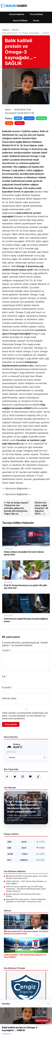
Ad (4, 676)
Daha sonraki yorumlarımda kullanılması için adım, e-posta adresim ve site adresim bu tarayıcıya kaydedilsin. (25, 715)
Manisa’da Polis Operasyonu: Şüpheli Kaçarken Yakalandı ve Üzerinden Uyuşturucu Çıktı (26, 900)
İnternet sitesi (9, 698)
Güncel (15, 30)
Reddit (9, 123)
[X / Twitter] (15, 776)
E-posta (7, 687)
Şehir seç (11, 752)
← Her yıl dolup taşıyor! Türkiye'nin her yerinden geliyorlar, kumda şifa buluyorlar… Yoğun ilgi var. (16, 508)
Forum (36, 20)
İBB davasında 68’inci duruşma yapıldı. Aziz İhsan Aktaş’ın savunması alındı (27, 877)
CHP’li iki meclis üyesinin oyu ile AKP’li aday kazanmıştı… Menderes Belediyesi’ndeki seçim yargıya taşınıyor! (26, 888)
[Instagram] (22, 776)
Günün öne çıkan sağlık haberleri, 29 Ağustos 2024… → (41, 508)
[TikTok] (38, 776)
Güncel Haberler (16, 14)
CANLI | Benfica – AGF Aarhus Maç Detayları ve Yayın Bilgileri (26, 882)
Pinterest (19, 123)
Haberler (6, 30)
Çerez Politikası (20, 20)
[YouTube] (30, 776)
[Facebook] (7, 776)
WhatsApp (41, 118)
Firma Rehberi (36, 14)
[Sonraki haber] (43, 795)
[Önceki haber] (37, 795)
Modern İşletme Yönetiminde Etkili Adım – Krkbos (24, 895)
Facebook (29, 118)
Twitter (18, 118)
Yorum (6, 650)
